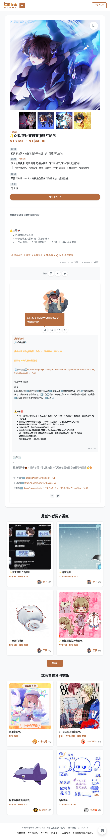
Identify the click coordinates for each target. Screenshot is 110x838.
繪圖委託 (18, 255)
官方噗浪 (45, 833)
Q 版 (58, 255)
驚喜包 (50, 255)
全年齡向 (68, 255)
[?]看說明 (22, 159)
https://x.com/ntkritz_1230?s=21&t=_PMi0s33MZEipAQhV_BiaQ (55, 488)
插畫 (28, 255)
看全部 (55, 663)
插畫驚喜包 (15, 732)
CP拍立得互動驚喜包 (70, 732)
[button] (102, 830)
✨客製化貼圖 (16, 641)
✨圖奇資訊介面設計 (19, 572)
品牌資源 (66, 833)
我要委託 (54, 197)
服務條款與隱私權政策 (83, 833)
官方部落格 (33, 833)
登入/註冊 (99, 5)
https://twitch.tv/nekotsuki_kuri (40, 478)
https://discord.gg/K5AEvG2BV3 (40, 483)
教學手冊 (55, 833)
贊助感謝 (21, 833)
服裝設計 (38, 255)
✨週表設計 (65, 572)
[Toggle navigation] (22, 5)
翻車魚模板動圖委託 (19, 800)
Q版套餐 (63, 800)
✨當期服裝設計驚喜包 (70, 641)
